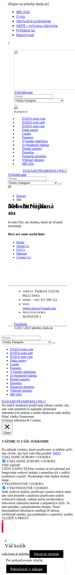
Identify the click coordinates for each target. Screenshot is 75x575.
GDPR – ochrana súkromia (37, 25)
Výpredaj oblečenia (23, 372)
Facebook (20, 324)
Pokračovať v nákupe (26, 569)
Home (20, 242)
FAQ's (20, 250)
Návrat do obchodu (46, 554)
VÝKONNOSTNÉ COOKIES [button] (22, 484)
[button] (16, 47)
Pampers (15, 368)
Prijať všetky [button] (10, 416)
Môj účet (23, 12)
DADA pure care (21, 357)
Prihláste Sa (25, 30)
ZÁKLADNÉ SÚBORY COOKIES (31, 461)
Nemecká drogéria (22, 387)
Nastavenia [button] (26, 416)
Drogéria (16, 383)
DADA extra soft (21, 353)
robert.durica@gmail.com (39, 308)
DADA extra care (21, 349)
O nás (20, 16)
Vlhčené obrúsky (21, 390)
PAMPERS (47, 171)
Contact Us (23, 257)
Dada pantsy (18, 360)
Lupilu (14, 364)
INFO (57, 453)
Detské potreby (20, 379)
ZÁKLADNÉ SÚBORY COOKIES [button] (26, 457)
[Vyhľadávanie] (16, 105)
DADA (31, 171)
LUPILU (61, 171)
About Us (22, 246)
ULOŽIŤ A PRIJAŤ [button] (15, 518)
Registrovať (25, 35)
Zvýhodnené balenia (23, 375)
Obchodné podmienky (33, 21)
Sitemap (21, 253)
